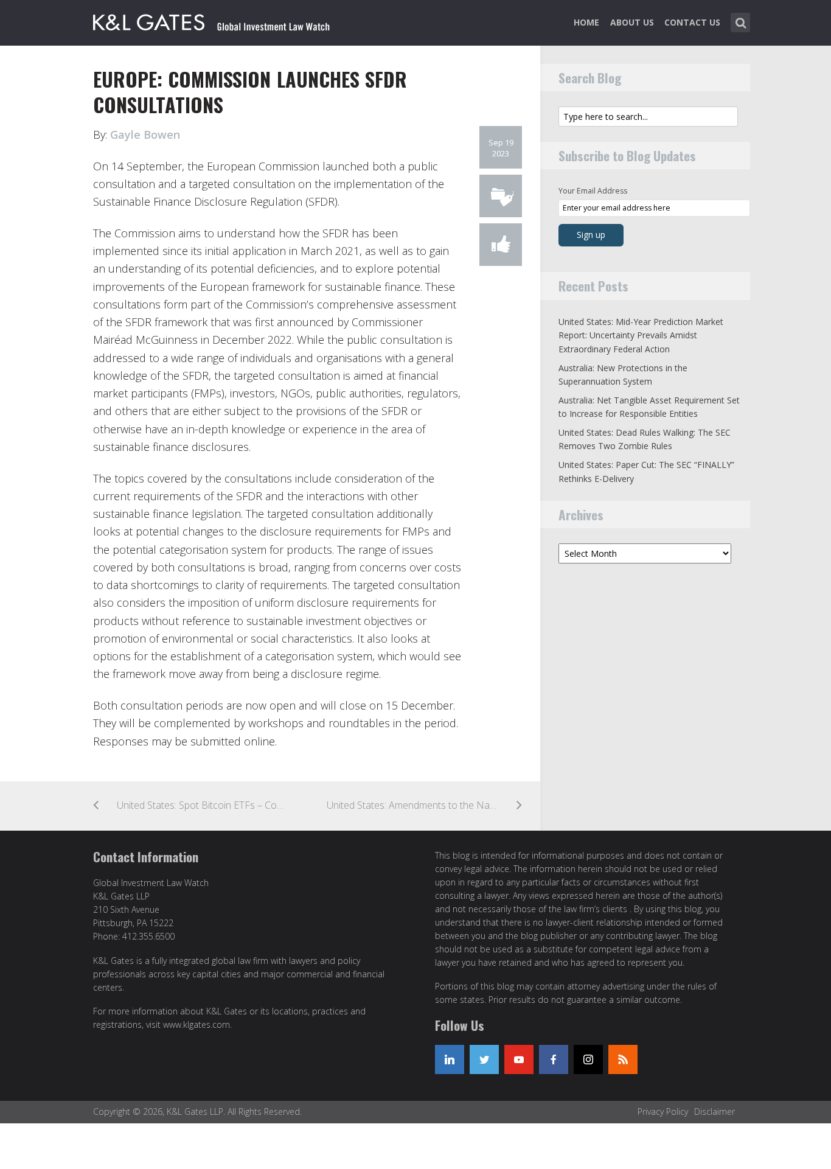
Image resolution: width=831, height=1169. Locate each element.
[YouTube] (519, 1059)
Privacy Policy (663, 1111)
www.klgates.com (196, 1024)
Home (586, 22)
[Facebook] (553, 1059)
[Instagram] (588, 1059)
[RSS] (623, 1059)
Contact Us (692, 22)
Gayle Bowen (145, 134)
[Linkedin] (449, 1059)
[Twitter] (484, 1059)
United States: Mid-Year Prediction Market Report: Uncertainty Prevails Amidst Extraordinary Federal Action (640, 335)
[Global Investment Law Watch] (224, 20)
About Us (632, 22)
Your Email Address (592, 191)
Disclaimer (714, 1111)
